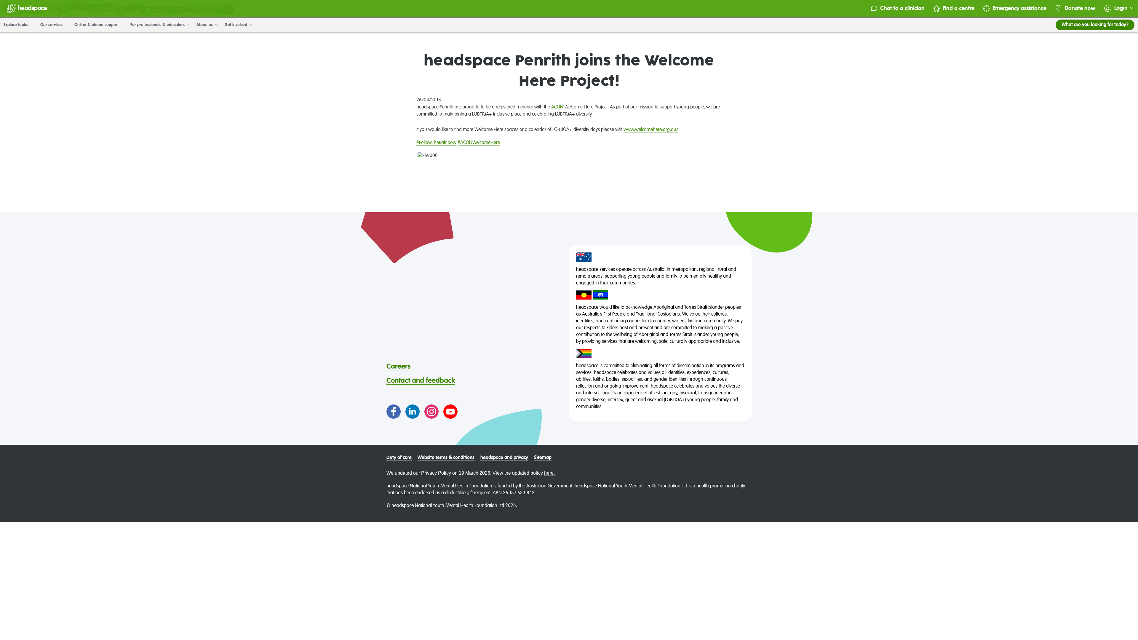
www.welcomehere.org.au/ (651, 129)
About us (205, 25)
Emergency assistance (1019, 8)
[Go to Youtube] (450, 411)
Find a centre (958, 8)
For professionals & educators (158, 25)
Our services (52, 25)
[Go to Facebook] (393, 411)
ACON (557, 107)
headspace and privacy (504, 457)
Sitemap (543, 457)
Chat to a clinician (902, 8)
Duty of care (399, 457)
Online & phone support (97, 25)
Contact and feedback (420, 380)
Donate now (1080, 8)
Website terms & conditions (446, 457)
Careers (398, 366)
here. (549, 473)
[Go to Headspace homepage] (27, 8)
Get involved (236, 25)
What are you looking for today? (1095, 25)
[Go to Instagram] (431, 411)
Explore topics (17, 25)
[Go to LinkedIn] (412, 411)
